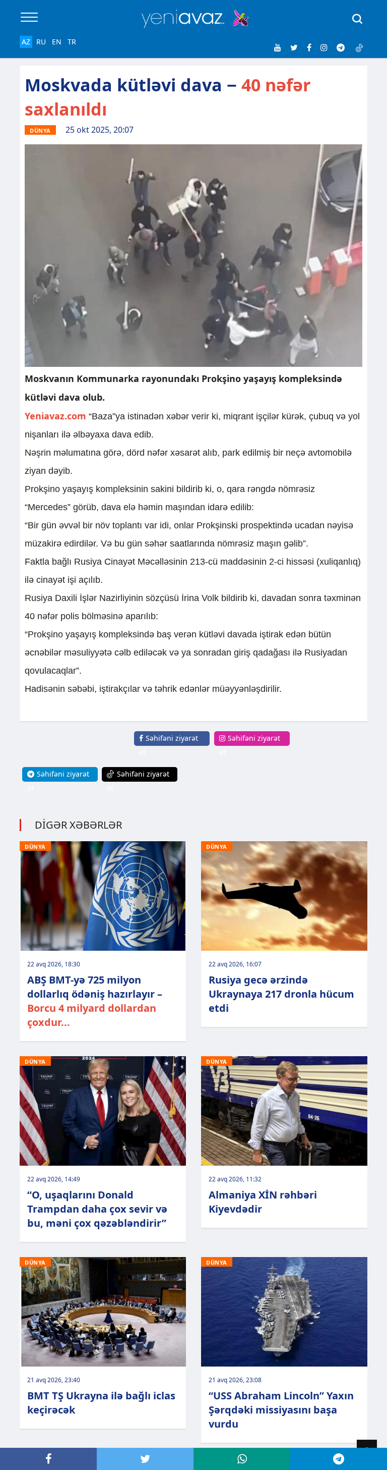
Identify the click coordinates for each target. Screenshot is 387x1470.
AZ (26, 41)
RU (41, 41)
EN (56, 41)
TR (72, 41)
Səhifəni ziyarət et (168, 745)
